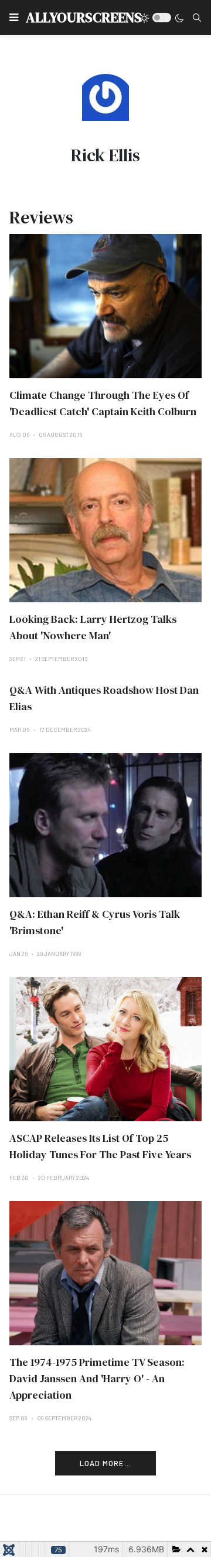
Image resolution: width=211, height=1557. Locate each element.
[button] (13, 17)
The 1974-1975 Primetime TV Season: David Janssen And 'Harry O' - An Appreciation (97, 1378)
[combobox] (197, 18)
